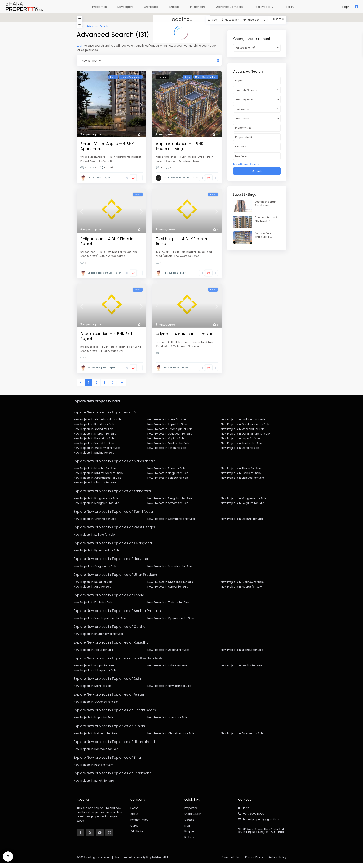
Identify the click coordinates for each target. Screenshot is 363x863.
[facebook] (80, 832)
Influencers (198, 7)
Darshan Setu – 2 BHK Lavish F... (266, 219)
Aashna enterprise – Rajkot (101, 368)
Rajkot (87, 134)
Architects (151, 7)
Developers (125, 7)
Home (134, 808)
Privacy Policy (254, 857)
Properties (99, 7)
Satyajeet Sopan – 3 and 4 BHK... (267, 203)
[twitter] (90, 832)
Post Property (263, 7)
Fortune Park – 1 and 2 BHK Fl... (265, 235)
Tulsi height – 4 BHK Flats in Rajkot (181, 241)
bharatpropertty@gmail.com (262, 819)
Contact (189, 820)
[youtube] (100, 832)
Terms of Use (231, 857)
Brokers (174, 7)
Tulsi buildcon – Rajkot (174, 273)
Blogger (189, 831)
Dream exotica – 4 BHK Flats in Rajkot (109, 336)
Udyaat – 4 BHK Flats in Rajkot (184, 334)
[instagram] (109, 832)
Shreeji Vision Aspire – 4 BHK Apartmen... (107, 146)
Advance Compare (229, 7)
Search (257, 171)
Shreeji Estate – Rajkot (99, 178)
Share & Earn (192, 814)
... (114, 161)
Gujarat (96, 134)
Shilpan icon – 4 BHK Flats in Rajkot (106, 241)
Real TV (289, 7)
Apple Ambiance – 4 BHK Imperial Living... (179, 146)
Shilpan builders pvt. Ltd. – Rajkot (104, 273)
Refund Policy (277, 857)
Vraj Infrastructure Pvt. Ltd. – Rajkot (180, 178)
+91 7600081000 (253, 814)
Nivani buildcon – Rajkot (175, 368)
